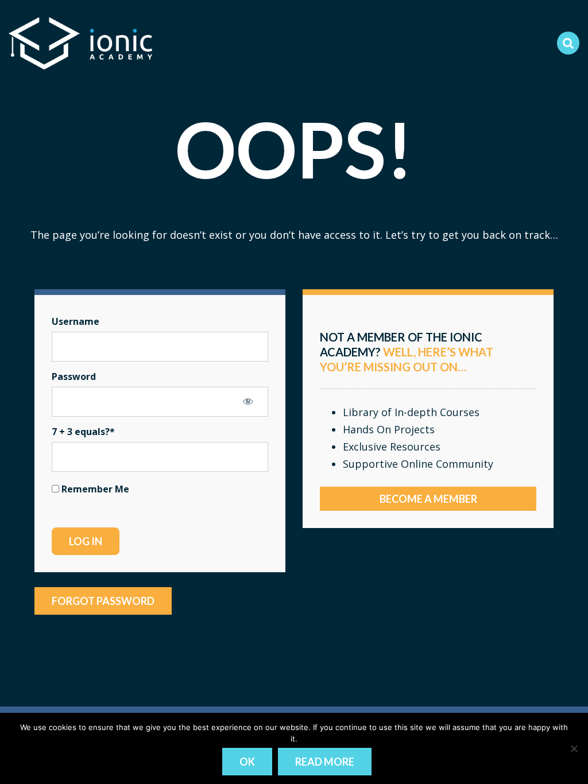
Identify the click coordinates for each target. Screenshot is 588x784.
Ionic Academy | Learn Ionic (80, 43)
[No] (573, 748)
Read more (324, 761)
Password (74, 376)
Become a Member (428, 498)
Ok (247, 761)
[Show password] (248, 401)
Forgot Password (103, 601)
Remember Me (94, 489)
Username (75, 321)
